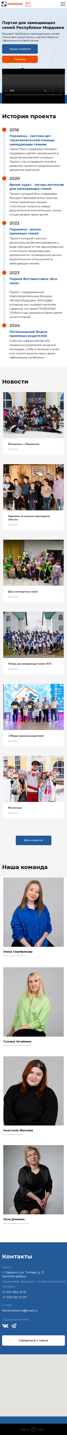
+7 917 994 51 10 (14, 1292)
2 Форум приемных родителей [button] (26, 735)
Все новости (33, 840)
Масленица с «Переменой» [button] (24, 443)
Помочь (20, 59)
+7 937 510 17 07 (14, 1297)
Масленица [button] (15, 807)
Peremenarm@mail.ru (20, 1310)
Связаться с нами (33, 1340)
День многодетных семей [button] (23, 591)
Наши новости (20, 48)
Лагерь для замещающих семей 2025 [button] (29, 663)
